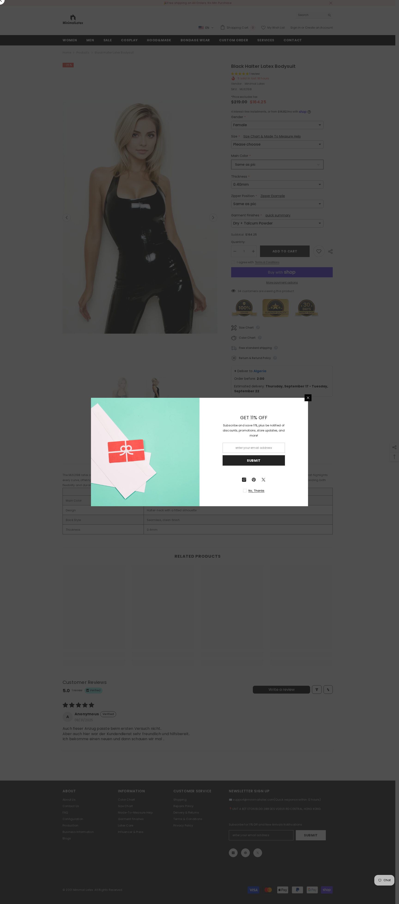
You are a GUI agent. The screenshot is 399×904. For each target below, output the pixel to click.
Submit (254, 460)
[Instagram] (244, 480)
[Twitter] (263, 480)
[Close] (308, 397)
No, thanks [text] (256, 491)
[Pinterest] (254, 480)
